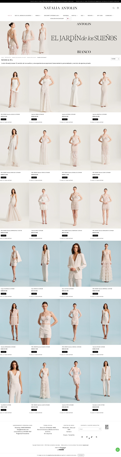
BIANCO (38, 15)
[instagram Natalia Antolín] (82, 437)
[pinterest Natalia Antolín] (89, 438)
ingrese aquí (85, 445)
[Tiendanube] (60, 448)
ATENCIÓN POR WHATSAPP (57, 18)
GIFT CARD (100, 15)
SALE (82, 15)
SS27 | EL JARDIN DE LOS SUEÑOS (23, 15)
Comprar (3, 119)
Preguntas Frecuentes (22, 433)
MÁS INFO (90, 15)
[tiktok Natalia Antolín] (92, 437)
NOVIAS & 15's (8, 57)
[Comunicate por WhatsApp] (118, 450)
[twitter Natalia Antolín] (96, 437)
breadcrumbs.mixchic (31, 57)
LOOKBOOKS (108, 15)
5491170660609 (26, 427)
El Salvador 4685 (51, 427)
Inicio (2, 57)
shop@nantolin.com (23, 429)
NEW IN (10, 15)
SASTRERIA (66, 15)
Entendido (81, 455)
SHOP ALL (74, 15)
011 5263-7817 (27, 431)
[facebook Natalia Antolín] (87, 437)
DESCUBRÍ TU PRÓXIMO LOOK (51, 15)
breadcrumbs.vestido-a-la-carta (19, 57)
